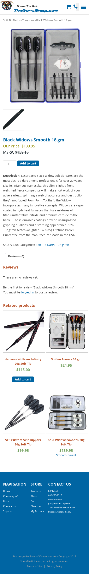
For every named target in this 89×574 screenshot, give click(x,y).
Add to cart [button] (23, 379)
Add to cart (28, 163)
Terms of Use (34, 566)
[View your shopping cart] (69, 6)
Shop (33, 496)
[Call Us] (76, 6)
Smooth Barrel (66, 447)
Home (6, 491)
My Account (37, 511)
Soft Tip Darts (11, 20)
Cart (33, 501)
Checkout (36, 506)
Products (36, 491)
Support (7, 511)
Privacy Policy (54, 566)
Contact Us (9, 506)
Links (6, 501)
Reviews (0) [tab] (16, 256)
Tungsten (28, 20)
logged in (27, 292)
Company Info (11, 496)
